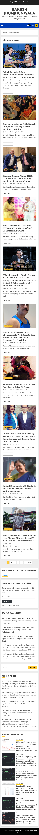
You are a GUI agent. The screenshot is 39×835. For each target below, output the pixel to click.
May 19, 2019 (15, 546)
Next (30, 562)
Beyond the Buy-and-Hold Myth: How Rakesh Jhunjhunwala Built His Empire (17, 638)
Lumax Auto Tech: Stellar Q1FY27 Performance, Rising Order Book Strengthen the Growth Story (19, 620)
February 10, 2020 (16, 233)
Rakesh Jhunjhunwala (19, 11)
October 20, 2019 (16, 343)
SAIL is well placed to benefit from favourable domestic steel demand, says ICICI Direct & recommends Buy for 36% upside (19, 647)
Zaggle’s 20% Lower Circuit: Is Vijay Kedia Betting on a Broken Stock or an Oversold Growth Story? (17, 712)
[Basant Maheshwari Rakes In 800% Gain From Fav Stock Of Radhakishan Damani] (19, 209)
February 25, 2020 (16, 184)
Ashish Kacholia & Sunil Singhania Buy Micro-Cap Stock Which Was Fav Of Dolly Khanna (18, 75)
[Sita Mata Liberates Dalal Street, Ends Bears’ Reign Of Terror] (19, 368)
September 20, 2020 (17, 80)
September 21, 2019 (17, 390)
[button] (2, 25)
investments (8, 65)
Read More (7, 92)
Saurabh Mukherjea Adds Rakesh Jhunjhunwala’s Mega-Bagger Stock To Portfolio (19, 126)
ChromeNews (28, 830)
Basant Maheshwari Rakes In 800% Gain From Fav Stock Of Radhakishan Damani (17, 228)
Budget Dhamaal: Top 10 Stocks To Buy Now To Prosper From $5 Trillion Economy (19, 488)
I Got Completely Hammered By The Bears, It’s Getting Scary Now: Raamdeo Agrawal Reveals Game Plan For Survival (19, 437)
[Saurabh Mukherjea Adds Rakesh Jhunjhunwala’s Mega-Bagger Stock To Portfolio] (19, 107)
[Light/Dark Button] (29, 25)
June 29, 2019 (15, 494)
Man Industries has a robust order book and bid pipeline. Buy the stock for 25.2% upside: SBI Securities (19, 703)
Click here (5, 575)
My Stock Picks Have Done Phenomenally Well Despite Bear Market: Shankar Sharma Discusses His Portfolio (19, 336)
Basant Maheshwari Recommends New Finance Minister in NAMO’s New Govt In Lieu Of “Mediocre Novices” (19, 539)
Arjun (6, 80)
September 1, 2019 (16, 444)
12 (25, 562)
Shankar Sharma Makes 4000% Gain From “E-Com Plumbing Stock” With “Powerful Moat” (18, 178)
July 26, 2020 (15, 132)
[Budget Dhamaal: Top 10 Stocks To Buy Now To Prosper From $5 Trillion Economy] (19, 469)
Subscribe (36, 25)
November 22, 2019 (17, 288)
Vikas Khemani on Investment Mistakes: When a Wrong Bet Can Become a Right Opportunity (18, 629)
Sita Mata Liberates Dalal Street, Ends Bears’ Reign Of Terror (19, 385)
